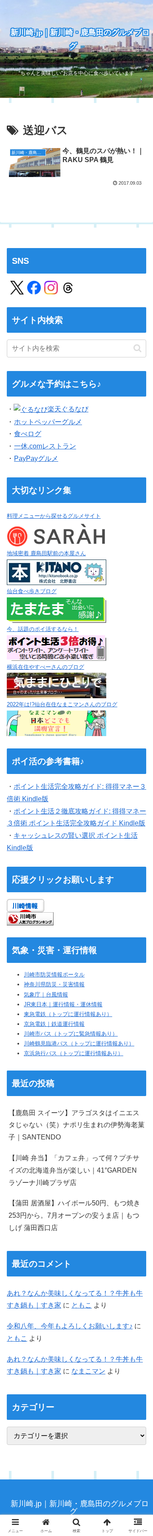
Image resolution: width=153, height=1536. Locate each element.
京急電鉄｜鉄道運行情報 (54, 1024)
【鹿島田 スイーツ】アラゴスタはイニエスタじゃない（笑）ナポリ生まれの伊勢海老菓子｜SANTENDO (76, 1125)
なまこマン (88, 1371)
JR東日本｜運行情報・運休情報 (63, 1004)
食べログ (27, 433)
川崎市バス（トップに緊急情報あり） (71, 1034)
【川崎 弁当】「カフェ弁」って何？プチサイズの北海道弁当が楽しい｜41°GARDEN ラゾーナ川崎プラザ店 (73, 1170)
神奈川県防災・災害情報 (54, 984)
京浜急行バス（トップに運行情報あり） (73, 1053)
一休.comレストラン (45, 446)
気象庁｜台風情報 (46, 994)
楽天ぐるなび (68, 409)
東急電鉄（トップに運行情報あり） (68, 1014)
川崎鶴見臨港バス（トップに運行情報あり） (79, 1043)
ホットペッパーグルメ (48, 421)
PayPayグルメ (36, 458)
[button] (137, 348)
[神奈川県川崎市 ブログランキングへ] (30, 918)
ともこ (81, 1305)
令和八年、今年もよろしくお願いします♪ (70, 1326)
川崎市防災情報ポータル (54, 974)
